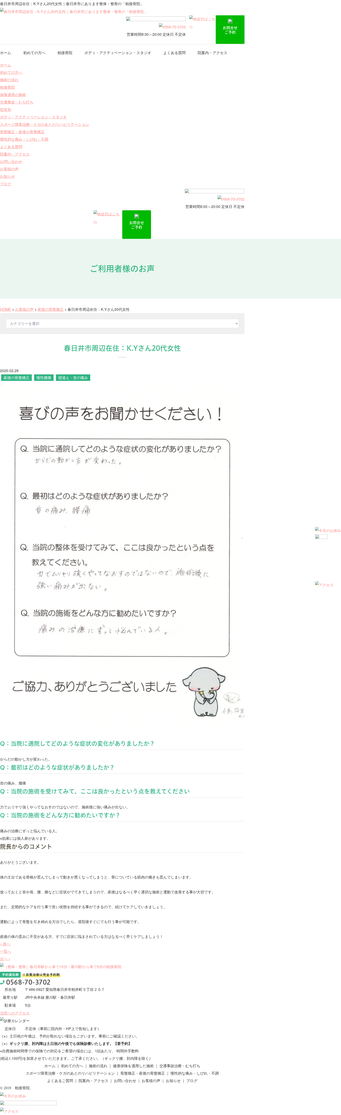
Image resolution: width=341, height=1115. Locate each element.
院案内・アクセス (212, 52)
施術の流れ (9, 79)
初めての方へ (34, 52)
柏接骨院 (65, 52)
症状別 (5, 109)
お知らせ (7, 176)
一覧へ (5, 951)
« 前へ (5, 943)
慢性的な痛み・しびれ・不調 (24, 139)
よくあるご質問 (60, 1080)
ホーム (5, 52)
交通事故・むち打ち (16, 102)
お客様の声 (9, 169)
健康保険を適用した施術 (133, 1065)
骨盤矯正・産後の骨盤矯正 (22, 131)
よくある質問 (174, 52)
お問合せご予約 (230, 30)
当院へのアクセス (15, 1013)
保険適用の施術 (13, 94)
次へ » (5, 958)
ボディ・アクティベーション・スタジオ (117, 52)
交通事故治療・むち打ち (179, 1065)
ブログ (5, 183)
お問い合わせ (11, 161)
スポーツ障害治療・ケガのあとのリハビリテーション (44, 124)
